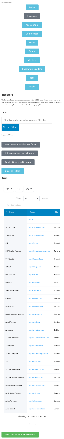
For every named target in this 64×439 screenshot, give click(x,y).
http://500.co (33, 274)
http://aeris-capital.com (37, 409)
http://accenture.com (36, 330)
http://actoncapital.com (37, 385)
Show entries (32, 198)
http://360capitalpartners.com (39, 251)
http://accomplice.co (36, 346)
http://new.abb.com (35, 314)
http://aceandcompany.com (38, 353)
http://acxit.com (34, 393)
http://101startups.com (37, 227)
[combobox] (32, 198)
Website (32, 212)
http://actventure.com (36, 369)
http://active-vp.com (36, 377)
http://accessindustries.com (39, 338)
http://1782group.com (36, 235)
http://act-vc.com (35, 361)
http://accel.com (34, 322)
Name (11, 212)
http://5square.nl (34, 282)
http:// (31, 219)
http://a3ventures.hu (36, 306)
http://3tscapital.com (36, 259)
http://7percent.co (35, 290)
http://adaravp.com (35, 401)
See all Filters (10, 127)
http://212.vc (33, 243)
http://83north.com (35, 298)
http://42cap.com (35, 267)
